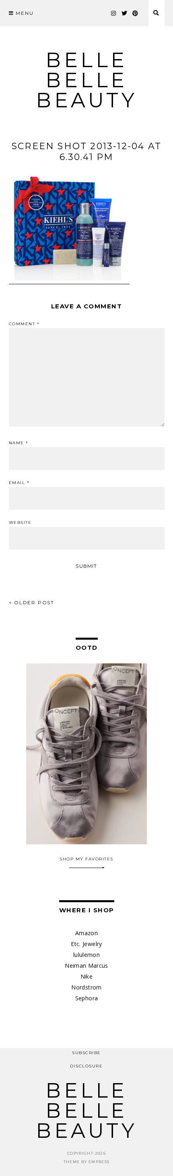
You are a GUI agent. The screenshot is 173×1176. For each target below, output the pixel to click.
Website (20, 523)
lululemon (86, 954)
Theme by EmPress (87, 1162)
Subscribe (86, 1052)
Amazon (86, 933)
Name (19, 443)
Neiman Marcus (86, 965)
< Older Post (32, 602)
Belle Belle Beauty (86, 80)
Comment (24, 324)
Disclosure (86, 1066)
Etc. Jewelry (86, 944)
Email (19, 483)
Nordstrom (86, 987)
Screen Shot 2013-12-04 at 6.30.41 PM (86, 151)
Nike (86, 976)
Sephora (86, 998)
